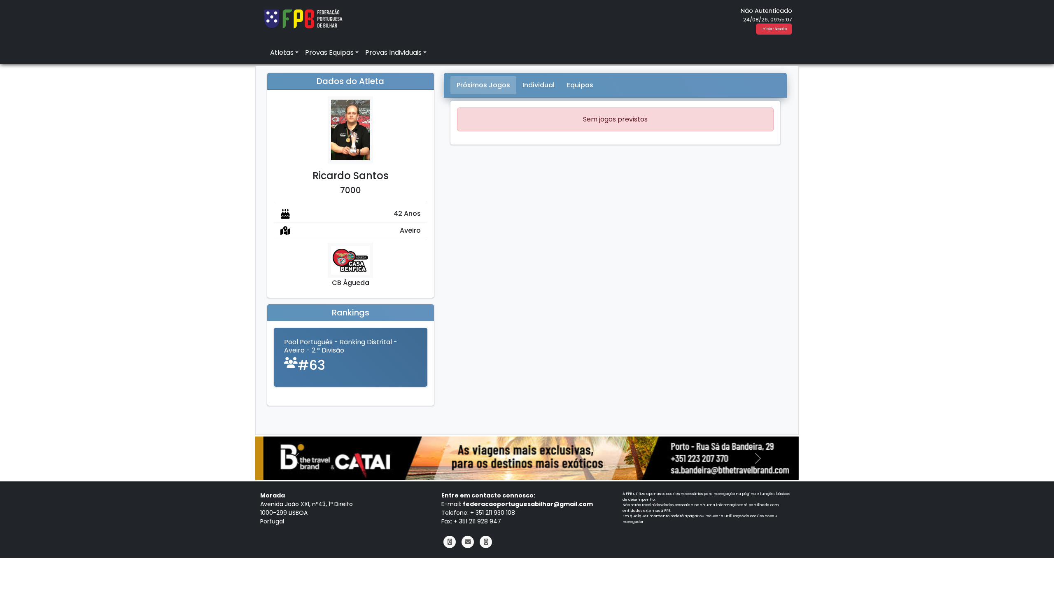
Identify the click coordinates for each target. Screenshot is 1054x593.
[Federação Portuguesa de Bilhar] (303, 18)
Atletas (282, 52)
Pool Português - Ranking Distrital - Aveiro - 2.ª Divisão (340, 346)
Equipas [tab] (580, 85)
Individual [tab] (538, 85)
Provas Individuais (393, 52)
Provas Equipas (329, 52)
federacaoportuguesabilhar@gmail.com (528, 504)
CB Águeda (350, 282)
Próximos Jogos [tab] (483, 85)
